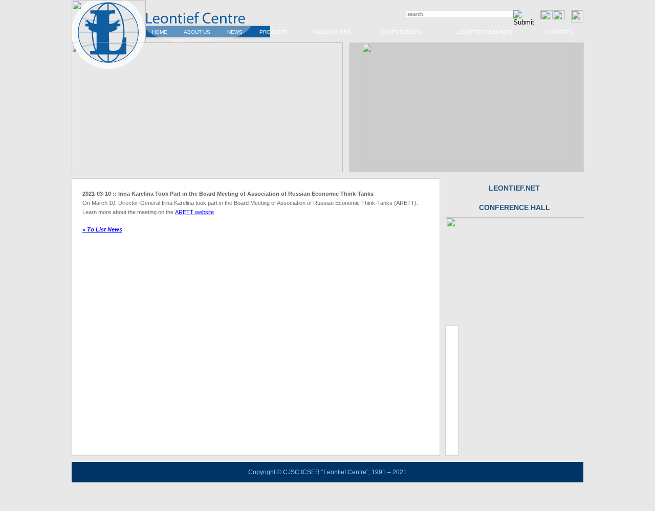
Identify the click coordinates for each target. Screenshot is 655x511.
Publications (332, 32)
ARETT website (194, 212)
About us (197, 32)
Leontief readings (485, 32)
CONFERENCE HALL (514, 207)
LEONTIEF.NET (514, 188)
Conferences (401, 32)
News (235, 32)
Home (159, 32)
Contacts (559, 32)
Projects (273, 32)
